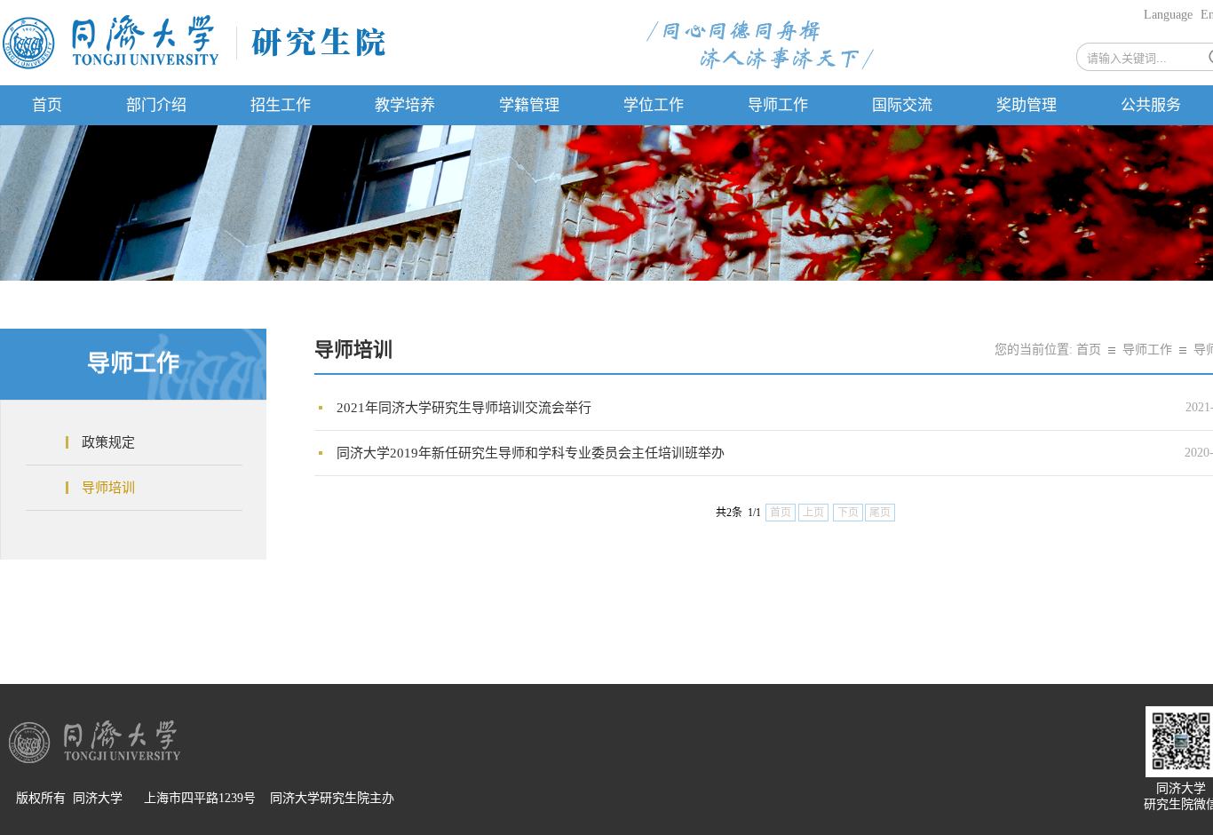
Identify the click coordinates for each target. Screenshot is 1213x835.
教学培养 (405, 105)
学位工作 (653, 105)
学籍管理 (529, 105)
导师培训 (108, 488)
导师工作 (778, 105)
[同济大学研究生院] (194, 68)
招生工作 (280, 105)
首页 (47, 105)
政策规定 (108, 442)
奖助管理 (1026, 105)
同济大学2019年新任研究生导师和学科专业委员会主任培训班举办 (531, 453)
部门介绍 (156, 105)
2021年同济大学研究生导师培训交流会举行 (464, 408)
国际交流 (902, 105)
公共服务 (1151, 105)
